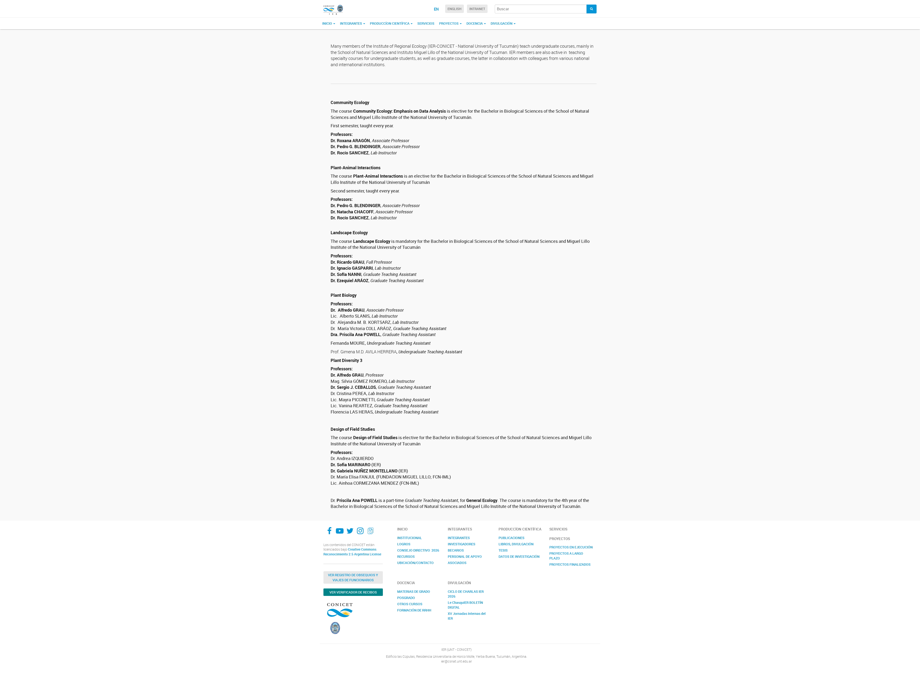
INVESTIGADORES (461, 544)
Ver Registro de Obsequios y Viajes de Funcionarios (353, 577)
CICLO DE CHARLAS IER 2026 (466, 594)
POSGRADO (406, 597)
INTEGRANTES (459, 537)
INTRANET (477, 8)
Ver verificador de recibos (353, 592)
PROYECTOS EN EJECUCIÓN (571, 547)
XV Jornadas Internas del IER (467, 616)
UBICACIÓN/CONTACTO (415, 562)
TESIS (503, 550)
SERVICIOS (425, 23)
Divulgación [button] (502, 23)
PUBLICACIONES (511, 537)
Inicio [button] (327, 23)
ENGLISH (454, 8)
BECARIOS (456, 550)
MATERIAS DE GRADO (413, 591)
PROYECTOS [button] (449, 23)
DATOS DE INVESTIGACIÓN (519, 556)
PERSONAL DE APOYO (465, 556)
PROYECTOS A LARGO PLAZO (566, 555)
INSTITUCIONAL (409, 537)
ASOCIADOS (457, 562)
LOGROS (403, 544)
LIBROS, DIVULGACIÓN (516, 544)
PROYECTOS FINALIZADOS (570, 564)
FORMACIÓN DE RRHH (414, 610)
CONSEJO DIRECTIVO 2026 (418, 550)
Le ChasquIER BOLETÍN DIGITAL (465, 605)
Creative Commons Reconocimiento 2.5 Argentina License (352, 551)
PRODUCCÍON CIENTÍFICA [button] (390, 23)
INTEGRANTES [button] (351, 23)
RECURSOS (406, 556)
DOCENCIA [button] (474, 23)
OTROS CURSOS (409, 604)
